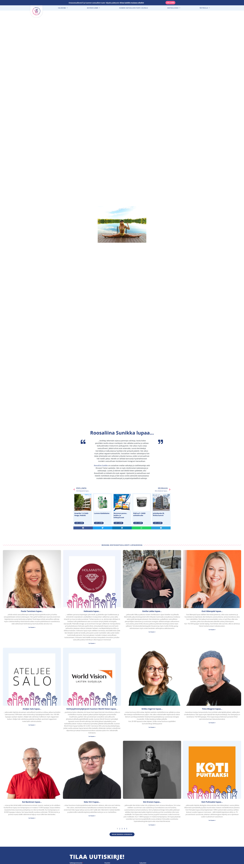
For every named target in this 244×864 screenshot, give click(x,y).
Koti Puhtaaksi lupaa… (212, 802)
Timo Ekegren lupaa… (212, 709)
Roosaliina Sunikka (101, 465)
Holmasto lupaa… (92, 611)
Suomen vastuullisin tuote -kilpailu (133, 8)
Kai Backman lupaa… (32, 802)
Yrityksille (204, 8)
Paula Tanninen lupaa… (32, 611)
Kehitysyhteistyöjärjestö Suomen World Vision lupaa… (92, 709)
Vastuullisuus (173, 8)
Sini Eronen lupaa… (152, 802)
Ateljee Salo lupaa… (32, 709)
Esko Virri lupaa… (92, 802)
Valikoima (62, 8)
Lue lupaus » (31, 627)
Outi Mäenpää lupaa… (212, 611)
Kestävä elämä (92, 8)
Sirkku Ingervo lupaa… (152, 709)
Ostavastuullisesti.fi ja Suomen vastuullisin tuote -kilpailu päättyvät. (106, 3)
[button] (83, 527)
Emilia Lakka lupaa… (152, 611)
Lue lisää (79, 523)
